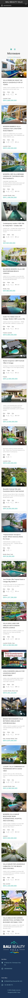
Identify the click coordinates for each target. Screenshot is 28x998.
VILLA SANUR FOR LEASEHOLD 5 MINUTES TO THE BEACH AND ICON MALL (14, 866)
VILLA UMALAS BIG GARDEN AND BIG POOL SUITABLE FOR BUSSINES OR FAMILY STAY (13, 920)
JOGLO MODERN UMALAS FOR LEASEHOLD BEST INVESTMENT (13, 673)
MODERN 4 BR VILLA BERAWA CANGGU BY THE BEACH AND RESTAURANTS (13, 176)
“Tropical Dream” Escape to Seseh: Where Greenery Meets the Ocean (13, 537)
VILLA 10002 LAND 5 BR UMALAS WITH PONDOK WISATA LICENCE (11, 625)
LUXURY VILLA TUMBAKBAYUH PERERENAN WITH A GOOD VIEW (13, 769)
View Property (14, 74)
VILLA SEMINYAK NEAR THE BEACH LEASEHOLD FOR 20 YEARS (13, 82)
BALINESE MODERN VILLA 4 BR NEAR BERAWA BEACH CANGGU (14, 271)
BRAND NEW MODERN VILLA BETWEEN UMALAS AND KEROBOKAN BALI (13, 721)
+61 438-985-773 (8, 985)
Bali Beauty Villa (14, 2)
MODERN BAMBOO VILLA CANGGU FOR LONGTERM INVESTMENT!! (12, 129)
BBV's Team (17, 992)
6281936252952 (7, 5)
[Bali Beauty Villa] (14, 947)
